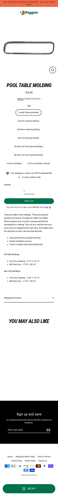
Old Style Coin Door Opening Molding (28, 155)
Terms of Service (44, 457)
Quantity (7, 184)
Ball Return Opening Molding (28, 129)
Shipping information (12, 298)
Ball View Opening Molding (28, 138)
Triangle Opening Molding (28, 112)
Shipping (20, 99)
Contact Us (42, 461)
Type (29, 106)
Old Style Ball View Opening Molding (28, 146)
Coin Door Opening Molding (28, 121)
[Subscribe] (48, 430)
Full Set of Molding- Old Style (39, 163)
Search (10, 457)
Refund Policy (30, 461)
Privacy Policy (16, 461)
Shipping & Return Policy (25, 457)
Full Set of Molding (14, 163)
